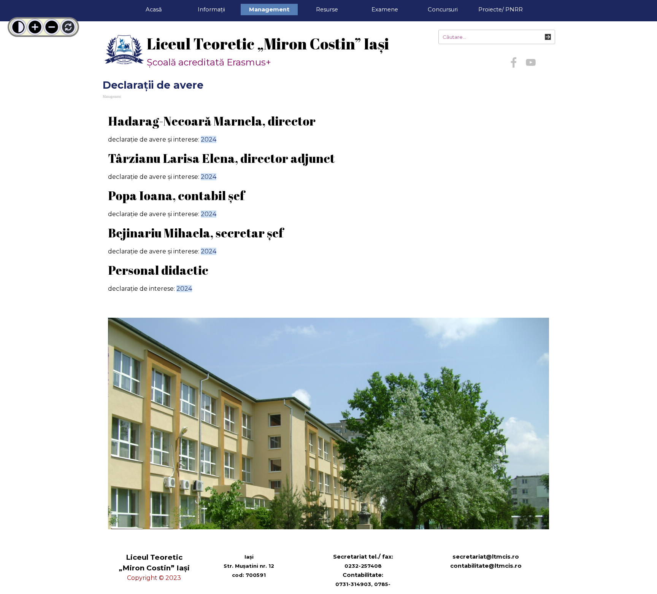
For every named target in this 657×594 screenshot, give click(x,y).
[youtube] (530, 62)
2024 (208, 139)
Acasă (154, 9)
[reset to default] (68, 27)
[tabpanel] (328, 207)
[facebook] (513, 62)
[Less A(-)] (51, 27)
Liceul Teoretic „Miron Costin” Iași (268, 43)
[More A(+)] (35, 27)
